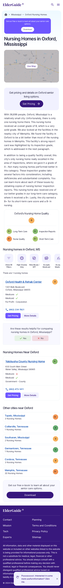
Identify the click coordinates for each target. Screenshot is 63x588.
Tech (5, 531)
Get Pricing (29, 103)
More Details (30, 315)
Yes (24, 338)
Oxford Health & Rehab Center (23, 281)
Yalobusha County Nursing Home (25, 361)
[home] (13, 4)
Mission (7, 525)
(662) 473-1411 (16, 389)
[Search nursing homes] (52, 4)
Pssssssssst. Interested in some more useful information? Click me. (37, 578)
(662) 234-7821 (16, 309)
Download (27, 29)
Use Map (31, 66)
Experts (7, 537)
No (42, 338)
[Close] (57, 578)
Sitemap (36, 537)
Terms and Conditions (44, 525)
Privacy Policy (40, 531)
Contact (7, 519)
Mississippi (16, 14)
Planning (36, 519)
